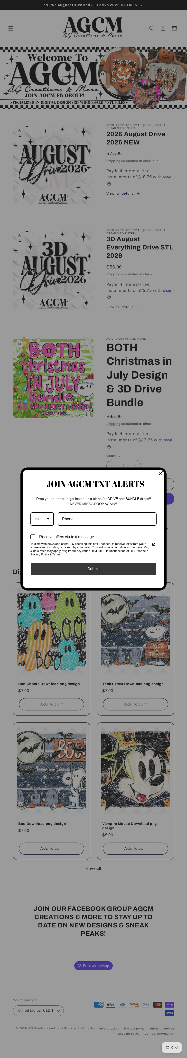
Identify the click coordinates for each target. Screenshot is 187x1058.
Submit (93, 569)
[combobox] (42, 519)
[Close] (161, 473)
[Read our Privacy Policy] (154, 544)
